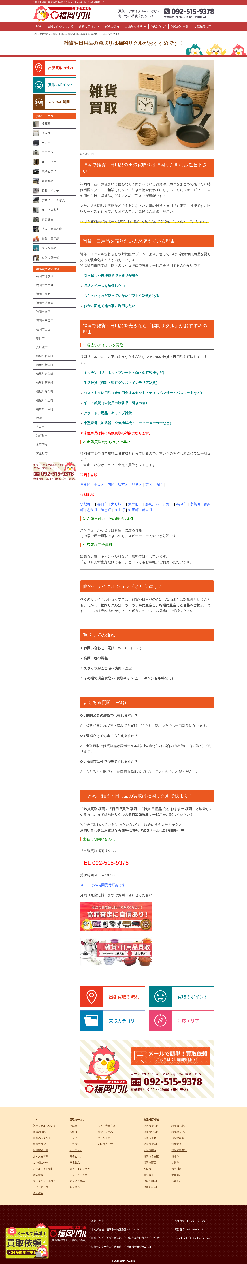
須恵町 (106, 510)
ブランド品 (104, 1138)
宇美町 (195, 504)
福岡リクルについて (60, 26)
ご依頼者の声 (202, 26)
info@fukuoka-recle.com (198, 1238)
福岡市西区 (150, 1162)
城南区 (123, 484)
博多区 (85, 484)
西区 (159, 484)
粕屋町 (133, 510)
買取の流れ (112, 26)
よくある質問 (40, 1156)
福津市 (181, 504)
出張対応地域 (133, 26)
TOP (39, 26)
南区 (111, 484)
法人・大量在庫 (106, 1125)
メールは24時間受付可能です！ (104, 885)
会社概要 (38, 1193)
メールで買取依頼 (43, 1168)
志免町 (92, 510)
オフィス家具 (77, 1181)
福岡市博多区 (151, 1125)
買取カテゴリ (87, 26)
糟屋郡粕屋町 (151, 1181)
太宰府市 (135, 504)
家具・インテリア (80, 1168)
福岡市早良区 (151, 1156)
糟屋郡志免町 (179, 1125)
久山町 (119, 510)
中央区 (99, 484)
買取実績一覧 (179, 26)
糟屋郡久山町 (179, 1144)
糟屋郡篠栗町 (179, 1138)
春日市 (102, 504)
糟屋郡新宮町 (151, 1187)
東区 (148, 484)
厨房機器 (75, 1187)
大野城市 (118, 504)
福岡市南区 (150, 1150)
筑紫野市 (87, 504)
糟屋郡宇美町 (179, 1150)
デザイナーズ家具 (80, 1174)
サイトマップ (40, 1187)
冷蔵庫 (73, 1125)
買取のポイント (42, 1138)
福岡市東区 (150, 1138)
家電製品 (75, 1162)
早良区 (137, 484)
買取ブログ (158, 26)
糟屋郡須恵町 (179, 1131)
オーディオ (76, 1150)
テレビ (73, 1138)
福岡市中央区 (151, 1131)
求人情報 (38, 1174)
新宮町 (147, 510)
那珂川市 (152, 504)
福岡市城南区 (151, 1144)
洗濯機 (73, 1131)
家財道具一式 (105, 1144)
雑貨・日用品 (105, 1131)
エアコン (75, 1144)
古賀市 (168, 504)
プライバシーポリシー (45, 1181)
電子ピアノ (76, 1156)
